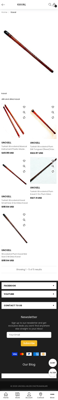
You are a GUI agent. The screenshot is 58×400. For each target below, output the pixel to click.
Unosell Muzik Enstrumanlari (33, 386)
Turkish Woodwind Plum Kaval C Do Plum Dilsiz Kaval (41, 192)
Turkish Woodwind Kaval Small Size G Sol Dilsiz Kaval (14, 201)
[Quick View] (24, 112)
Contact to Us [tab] (13, 305)
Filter (53, 372)
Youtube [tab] (9, 294)
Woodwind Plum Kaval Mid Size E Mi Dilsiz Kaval (14, 255)
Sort (52, 362)
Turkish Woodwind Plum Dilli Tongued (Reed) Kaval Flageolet (43, 148)
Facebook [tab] (10, 286)
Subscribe (29, 343)
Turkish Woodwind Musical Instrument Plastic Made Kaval (14, 147)
